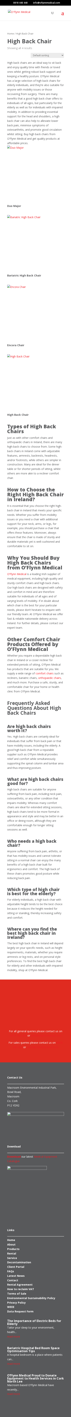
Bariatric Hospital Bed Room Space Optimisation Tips (33, 1349)
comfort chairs (45, 673)
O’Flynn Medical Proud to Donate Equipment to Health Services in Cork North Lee (35, 1378)
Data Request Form (20, 1311)
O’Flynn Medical (16, 574)
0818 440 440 (20, 2)
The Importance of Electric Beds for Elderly (34, 1322)
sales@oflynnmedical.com (43, 1047)
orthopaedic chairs (49, 678)
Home (10, 33)
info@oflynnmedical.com (45, 1035)
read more (13, 1336)
